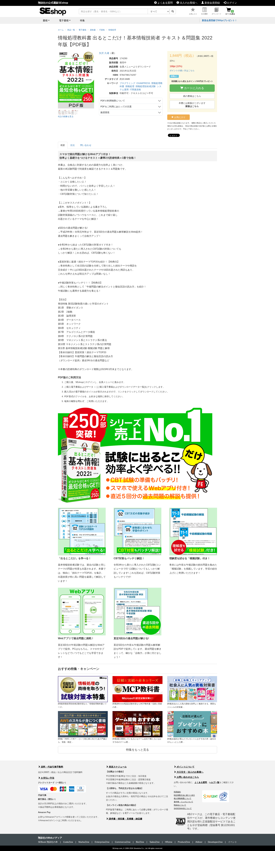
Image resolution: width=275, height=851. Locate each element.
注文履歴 (204, 14)
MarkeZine (83, 842)
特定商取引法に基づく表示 (184, 795)
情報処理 (129, 86)
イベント (232, 842)
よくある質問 (165, 2)
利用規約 (177, 792)
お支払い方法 (47, 778)
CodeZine (68, 842)
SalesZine (155, 842)
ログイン (231, 2)
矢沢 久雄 (104, 53)
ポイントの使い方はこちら (182, 70)
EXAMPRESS (143, 83)
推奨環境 (104, 112)
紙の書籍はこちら (192, 96)
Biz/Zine (140, 842)
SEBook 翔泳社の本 (48, 842)
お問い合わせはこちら (187, 777)
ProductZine (184, 842)
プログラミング (127, 83)
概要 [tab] (62, 145)
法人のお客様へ (188, 2)
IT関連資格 (135, 89)
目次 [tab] (72, 145)
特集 (82, 20)
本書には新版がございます (192, 104)
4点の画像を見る (66, 116)
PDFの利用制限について (112, 100)
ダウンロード (216, 14)
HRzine (168, 842)
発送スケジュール (117, 766)
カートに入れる (193, 88)
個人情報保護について (182, 798)
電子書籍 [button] (64, 20)
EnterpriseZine (102, 842)
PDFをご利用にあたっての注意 (116, 106)
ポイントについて (185, 766)
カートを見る (230, 12)
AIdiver (198, 842)
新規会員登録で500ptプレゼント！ (219, 20)
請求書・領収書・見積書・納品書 (125, 818)
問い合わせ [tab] (85, 145)
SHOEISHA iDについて (183, 808)
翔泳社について (180, 805)
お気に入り (193, 14)
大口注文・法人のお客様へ (189, 772)
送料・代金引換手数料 (51, 766)
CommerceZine (122, 842)
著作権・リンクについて (183, 802)
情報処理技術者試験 (146, 86)
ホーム (61, 30)
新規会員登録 (212, 2)
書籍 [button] (45, 20)
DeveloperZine (215, 842)
